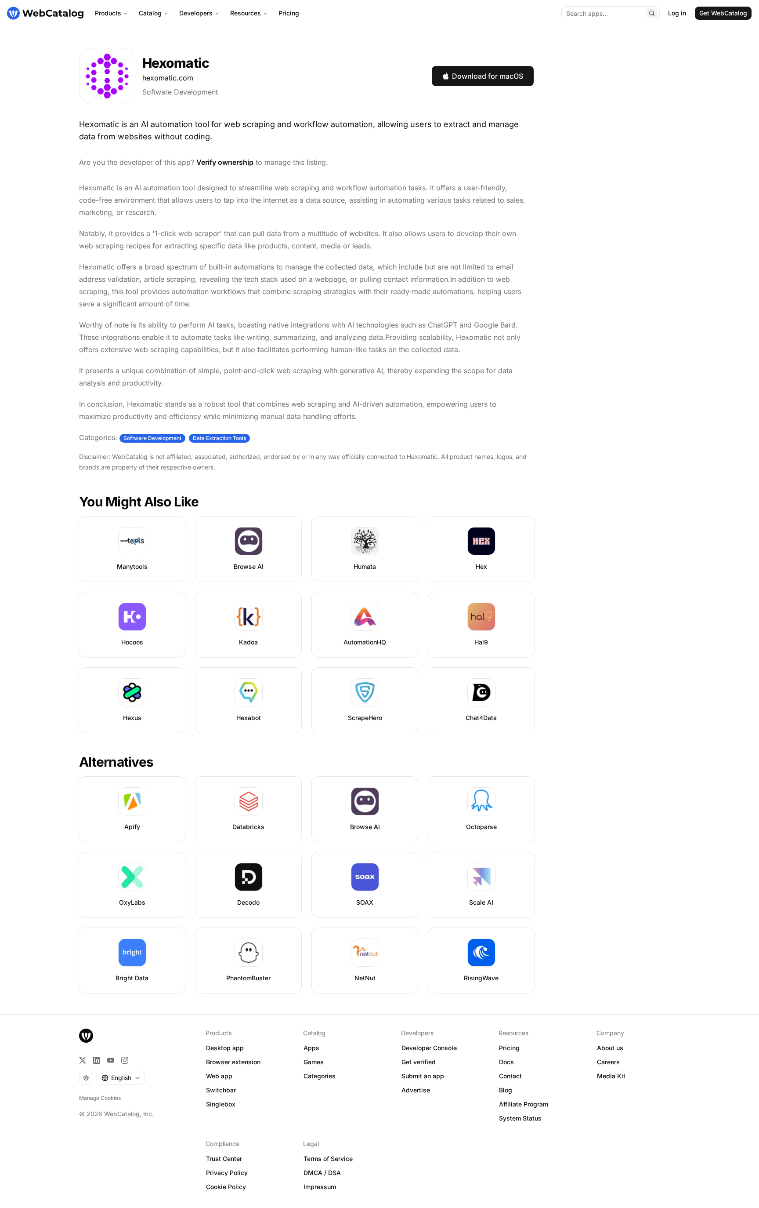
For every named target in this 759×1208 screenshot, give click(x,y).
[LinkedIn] (96, 1060)
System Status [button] (520, 1118)
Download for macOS (487, 76)
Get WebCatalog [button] (723, 13)
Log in (677, 13)
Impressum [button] (320, 1186)
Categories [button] (320, 1076)
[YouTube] (110, 1060)
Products (108, 13)
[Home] (45, 13)
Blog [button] (505, 1090)
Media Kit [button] (611, 1076)
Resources (245, 13)
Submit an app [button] (422, 1076)
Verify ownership (224, 162)
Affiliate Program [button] (523, 1104)
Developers (196, 13)
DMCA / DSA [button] (322, 1172)
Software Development (180, 91)
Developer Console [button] (429, 1048)
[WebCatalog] (86, 1036)
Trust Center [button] (224, 1158)
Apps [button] (311, 1048)
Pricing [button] (509, 1048)
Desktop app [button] (225, 1048)
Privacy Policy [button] (227, 1172)
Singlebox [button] (220, 1104)
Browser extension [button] (233, 1062)
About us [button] (610, 1048)
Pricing (288, 13)
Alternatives (116, 762)
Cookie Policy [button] (226, 1186)
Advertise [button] (415, 1090)
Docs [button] (506, 1062)
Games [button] (314, 1062)
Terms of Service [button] (328, 1158)
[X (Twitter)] (82, 1060)
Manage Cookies (100, 1098)
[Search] (652, 13)
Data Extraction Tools (219, 438)
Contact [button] (510, 1076)
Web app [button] (219, 1076)
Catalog (150, 13)
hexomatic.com (167, 77)
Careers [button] (608, 1062)
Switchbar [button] (221, 1090)
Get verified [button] (418, 1062)
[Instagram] (124, 1060)
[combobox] (121, 1078)
